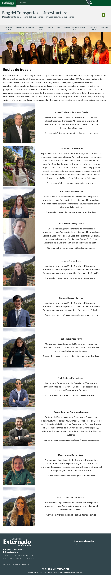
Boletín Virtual (41, 28)
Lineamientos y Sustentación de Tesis (74, 28)
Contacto (104, 27)
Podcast (58, 27)
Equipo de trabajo (9, 28)
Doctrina (50, 27)
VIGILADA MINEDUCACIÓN (55, 569)
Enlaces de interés (94, 28)
